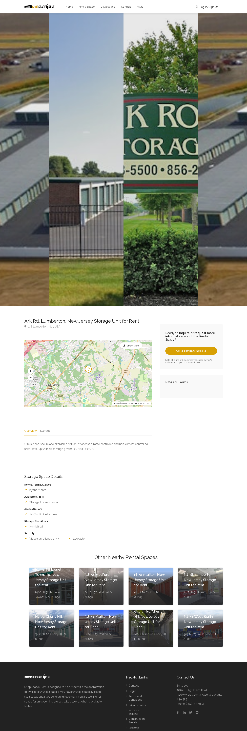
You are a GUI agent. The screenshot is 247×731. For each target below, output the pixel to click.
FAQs (140, 6)
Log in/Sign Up (208, 7)
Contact (134, 685)
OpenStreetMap (130, 403)
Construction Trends (137, 720)
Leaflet (116, 403)
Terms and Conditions (135, 698)
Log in (132, 691)
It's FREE (126, 6)
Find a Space (87, 6)
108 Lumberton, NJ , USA (43, 326)
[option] (161, 159)
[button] (30, 371)
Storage (45, 430)
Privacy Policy (137, 705)
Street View (133, 345)
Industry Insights (134, 712)
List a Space (108, 6)
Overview (30, 430)
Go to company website (191, 350)
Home (69, 6)
